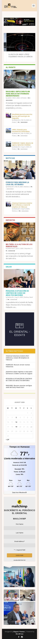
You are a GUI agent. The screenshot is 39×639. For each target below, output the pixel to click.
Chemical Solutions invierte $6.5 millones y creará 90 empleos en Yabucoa (22, 205)
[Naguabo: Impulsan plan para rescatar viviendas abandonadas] (19, 79)
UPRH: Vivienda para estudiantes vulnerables (21, 130)
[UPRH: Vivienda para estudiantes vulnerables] (8, 130)
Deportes (27, 248)
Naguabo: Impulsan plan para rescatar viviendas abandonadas (18, 93)
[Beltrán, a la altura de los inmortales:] (19, 232)
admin (9, 98)
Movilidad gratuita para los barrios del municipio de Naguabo (22, 116)
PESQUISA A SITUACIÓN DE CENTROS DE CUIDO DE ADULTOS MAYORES (17, 293)
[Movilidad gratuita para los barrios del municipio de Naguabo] (8, 115)
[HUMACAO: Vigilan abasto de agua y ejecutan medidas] (8, 144)
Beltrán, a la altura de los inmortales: (19, 245)
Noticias (26, 187)
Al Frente (23, 98)
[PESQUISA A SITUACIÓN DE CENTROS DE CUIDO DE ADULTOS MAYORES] (19, 278)
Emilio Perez (11, 248)
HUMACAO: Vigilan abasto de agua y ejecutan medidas (22, 144)
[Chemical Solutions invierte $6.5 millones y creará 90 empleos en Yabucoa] (8, 204)
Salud (31, 297)
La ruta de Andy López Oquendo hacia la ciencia (18, 55)
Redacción (17, 120)
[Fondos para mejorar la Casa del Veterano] (19, 170)
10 (32, 35)
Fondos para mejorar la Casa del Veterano (17, 183)
